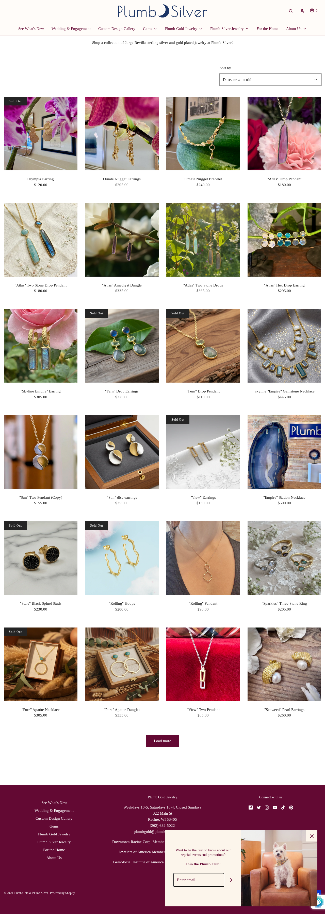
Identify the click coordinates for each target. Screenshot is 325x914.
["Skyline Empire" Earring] (40, 346)
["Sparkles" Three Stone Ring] (284, 558)
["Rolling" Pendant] (203, 558)
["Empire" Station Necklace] (284, 452)
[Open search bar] (290, 10)
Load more (162, 741)
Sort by (225, 68)
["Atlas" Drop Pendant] (284, 133)
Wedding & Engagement (71, 29)
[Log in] (302, 11)
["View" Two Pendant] (203, 664)
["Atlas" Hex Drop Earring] (284, 240)
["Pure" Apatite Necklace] (40, 664)
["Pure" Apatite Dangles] (122, 664)
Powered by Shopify (62, 893)
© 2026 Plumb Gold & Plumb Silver (26, 893)
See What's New (31, 29)
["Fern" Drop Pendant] (203, 346)
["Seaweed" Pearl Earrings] (284, 664)
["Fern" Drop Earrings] (122, 346)
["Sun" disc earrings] (122, 452)
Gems (54, 826)
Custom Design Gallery (116, 29)
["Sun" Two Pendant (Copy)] (40, 452)
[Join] (231, 880)
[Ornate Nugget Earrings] (122, 133)
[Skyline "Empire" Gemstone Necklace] (284, 346)
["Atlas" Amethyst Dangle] (122, 240)
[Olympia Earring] (40, 133)
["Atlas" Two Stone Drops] (203, 240)
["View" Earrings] (203, 452)
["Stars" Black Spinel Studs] (40, 558)
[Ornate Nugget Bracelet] (203, 133)
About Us (54, 858)
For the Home (268, 29)
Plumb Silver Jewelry (54, 842)
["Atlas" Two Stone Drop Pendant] (40, 240)
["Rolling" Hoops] (122, 558)
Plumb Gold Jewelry (54, 834)
